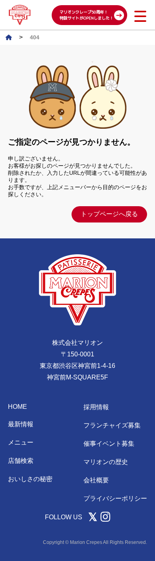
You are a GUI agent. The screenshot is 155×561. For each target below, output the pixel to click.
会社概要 (96, 480)
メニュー (20, 442)
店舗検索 (20, 460)
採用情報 (96, 407)
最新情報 (20, 424)
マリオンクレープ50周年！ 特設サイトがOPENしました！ (87, 15)
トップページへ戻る (109, 214)
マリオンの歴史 (105, 461)
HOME (17, 406)
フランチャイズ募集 (112, 425)
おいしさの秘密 (30, 479)
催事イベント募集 (108, 443)
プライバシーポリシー (115, 498)
